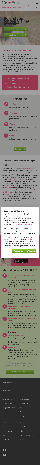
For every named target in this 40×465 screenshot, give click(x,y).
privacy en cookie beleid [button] (24, 224)
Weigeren (31, 251)
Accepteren (18, 251)
